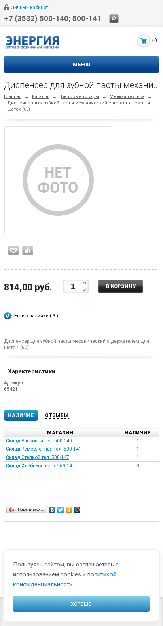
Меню (82, 64)
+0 (154, 40)
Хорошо (81, 604)
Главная (12, 96)
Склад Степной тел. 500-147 (37, 457)
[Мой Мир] (77, 510)
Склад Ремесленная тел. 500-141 (44, 449)
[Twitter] (61, 510)
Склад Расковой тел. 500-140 (39, 441)
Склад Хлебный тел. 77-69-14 (39, 466)
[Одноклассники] (69, 510)
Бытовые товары (80, 96)
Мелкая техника (127, 96)
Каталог (40, 96)
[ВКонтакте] (52, 510)
